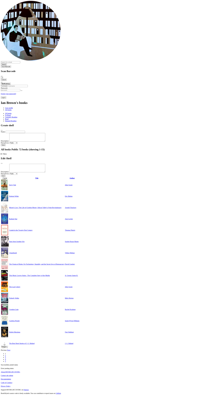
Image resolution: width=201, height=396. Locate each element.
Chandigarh (13, 253)
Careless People (14, 321)
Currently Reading (11, 117)
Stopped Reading (10, 121)
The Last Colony (14, 287)
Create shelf (7, 125)
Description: (5, 141)
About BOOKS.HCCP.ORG (10, 372)
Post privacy (5, 143)
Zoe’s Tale (12, 185)
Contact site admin (7, 375)
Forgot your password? (8, 94)
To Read (8, 115)
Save (3, 145)
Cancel (4, 79)
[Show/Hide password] (21, 90)
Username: (4, 86)
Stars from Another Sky (17, 241)
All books (8, 110)
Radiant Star (13, 219)
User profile (9, 108)
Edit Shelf (6, 158)
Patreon (26, 390)
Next (8, 350)
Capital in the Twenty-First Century (21, 230)
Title (36, 178)
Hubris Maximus (14, 332)
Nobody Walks (14, 298)
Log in (3, 97)
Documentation (6, 379)
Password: (4, 88)
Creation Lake (14, 309)
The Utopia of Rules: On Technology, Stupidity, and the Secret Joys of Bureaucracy (36, 264)
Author (72, 178)
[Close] (2, 76)
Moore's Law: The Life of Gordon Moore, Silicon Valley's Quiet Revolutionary (35, 207)
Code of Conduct (6, 383)
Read (6, 119)
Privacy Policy (5, 386)
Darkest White (14, 196)
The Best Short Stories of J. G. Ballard (22, 343)
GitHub (58, 393)
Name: (3, 132)
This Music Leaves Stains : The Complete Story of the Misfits (29, 275)
